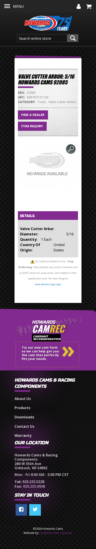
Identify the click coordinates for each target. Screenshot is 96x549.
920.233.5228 (29, 481)
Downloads (24, 417)
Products (22, 407)
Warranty (23, 435)
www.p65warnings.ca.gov (48, 284)
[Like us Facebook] (21, 510)
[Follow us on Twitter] (35, 510)
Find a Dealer (32, 115)
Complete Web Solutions (56, 533)
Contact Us (24, 426)
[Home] (48, 22)
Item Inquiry (32, 126)
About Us (23, 398)
